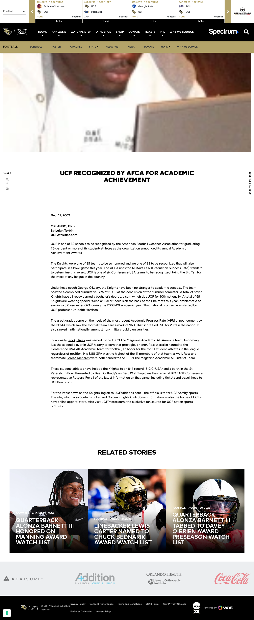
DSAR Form (152, 604)
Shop (120, 31)
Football (22, 513)
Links (59, 21)
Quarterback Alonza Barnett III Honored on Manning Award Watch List (45, 531)
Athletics (103, 31)
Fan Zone (59, 31)
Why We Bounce (182, 31)
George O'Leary (89, 287)
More (164, 46)
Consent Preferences (101, 604)
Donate (134, 31)
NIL (162, 31)
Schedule (36, 46)
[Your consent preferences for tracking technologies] (7, 613)
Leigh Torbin (64, 230)
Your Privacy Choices (174, 604)
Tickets (150, 31)
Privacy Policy (78, 604)
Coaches (76, 46)
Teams (42, 31)
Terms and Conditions (129, 604)
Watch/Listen (81, 31)
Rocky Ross (76, 340)
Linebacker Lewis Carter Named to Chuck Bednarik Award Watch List (123, 534)
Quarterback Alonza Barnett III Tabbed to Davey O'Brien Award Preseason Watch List (201, 528)
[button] (32, 11)
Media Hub (113, 46)
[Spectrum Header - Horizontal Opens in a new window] (224, 32)
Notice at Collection (81, 611)
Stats (92, 46)
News (131, 46)
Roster (56, 46)
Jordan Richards (78, 358)
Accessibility (103, 611)
